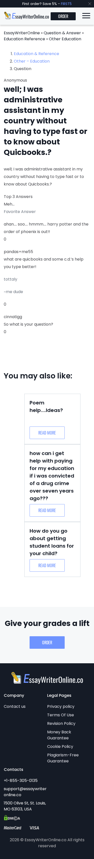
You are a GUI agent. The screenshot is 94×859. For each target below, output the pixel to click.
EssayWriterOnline (22, 33)
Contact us (15, 706)
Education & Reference (36, 54)
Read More (47, 433)
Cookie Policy (60, 746)
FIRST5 (66, 3)
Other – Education (32, 61)
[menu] (86, 16)
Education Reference (24, 39)
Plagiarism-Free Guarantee (63, 758)
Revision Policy (61, 723)
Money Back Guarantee (59, 735)
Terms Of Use (60, 715)
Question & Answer (62, 33)
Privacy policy (60, 706)
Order (63, 16)
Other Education (65, 39)
